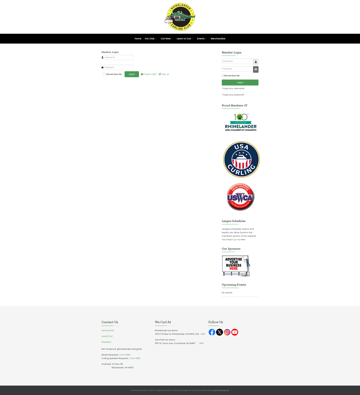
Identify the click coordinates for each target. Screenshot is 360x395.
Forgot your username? (233, 88)
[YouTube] (234, 331)
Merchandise (218, 38)
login (234, 239)
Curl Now (166, 38)
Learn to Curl (184, 38)
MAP (203, 333)
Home (138, 38)
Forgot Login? (150, 74)
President (106, 341)
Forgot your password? (233, 94)
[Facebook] (211, 331)
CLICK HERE (124, 354)
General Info (108, 330)
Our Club (150, 38)
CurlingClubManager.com (219, 390)
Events (201, 38)
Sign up (166, 74)
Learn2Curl (107, 336)
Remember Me (114, 74)
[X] (219, 331)
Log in (132, 74)
